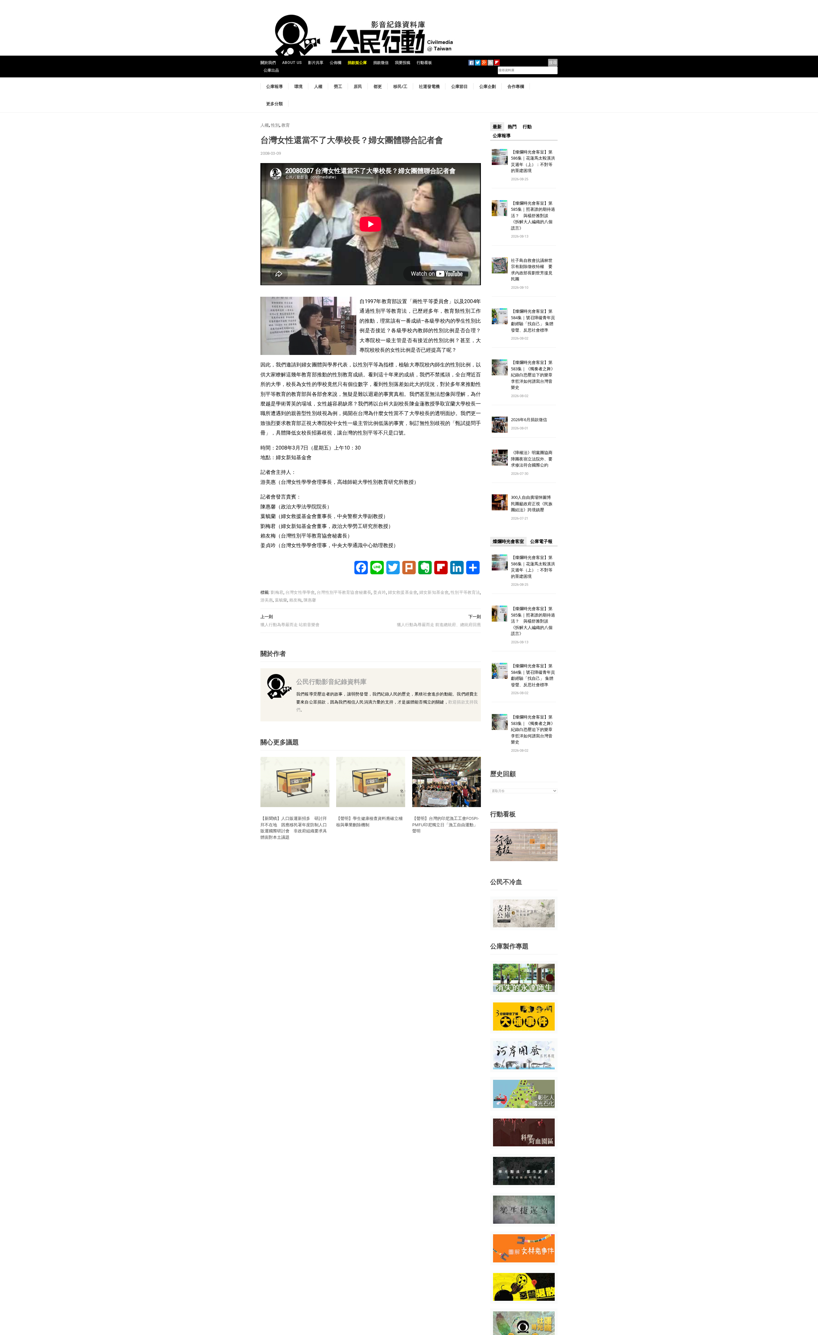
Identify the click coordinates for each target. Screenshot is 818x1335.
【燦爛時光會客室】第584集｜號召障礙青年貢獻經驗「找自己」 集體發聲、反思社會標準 (533, 320)
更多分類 (274, 103)
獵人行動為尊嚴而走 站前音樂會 (290, 624)
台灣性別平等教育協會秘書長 (344, 592)
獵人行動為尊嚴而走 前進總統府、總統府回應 (439, 624)
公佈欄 (335, 62)
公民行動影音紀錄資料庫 (331, 681)
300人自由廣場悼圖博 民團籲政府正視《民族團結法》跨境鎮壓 (533, 503)
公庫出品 (271, 70)
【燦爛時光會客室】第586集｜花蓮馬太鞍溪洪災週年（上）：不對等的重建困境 (533, 161)
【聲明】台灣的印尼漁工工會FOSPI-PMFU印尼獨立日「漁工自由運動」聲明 (445, 824)
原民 (358, 86)
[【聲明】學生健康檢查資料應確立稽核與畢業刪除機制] (370, 781)
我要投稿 (402, 62)
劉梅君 (277, 592)
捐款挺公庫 (357, 62)
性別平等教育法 (465, 592)
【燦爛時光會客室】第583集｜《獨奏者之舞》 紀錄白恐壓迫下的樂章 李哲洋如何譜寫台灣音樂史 (533, 374)
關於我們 (268, 62)
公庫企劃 (487, 86)
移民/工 (400, 86)
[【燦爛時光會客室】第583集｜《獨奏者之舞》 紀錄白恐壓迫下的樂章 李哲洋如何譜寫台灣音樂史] (500, 367)
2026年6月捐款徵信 (529, 419)
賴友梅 (295, 600)
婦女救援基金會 (402, 592)
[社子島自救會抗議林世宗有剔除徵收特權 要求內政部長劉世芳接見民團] (500, 265)
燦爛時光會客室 (508, 541)
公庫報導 (274, 86)
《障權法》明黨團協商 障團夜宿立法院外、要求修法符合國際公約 (534, 459)
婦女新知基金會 (434, 592)
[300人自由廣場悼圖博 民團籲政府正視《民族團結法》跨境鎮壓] (500, 502)
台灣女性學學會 (300, 592)
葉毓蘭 (281, 600)
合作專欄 (515, 86)
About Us (292, 62)
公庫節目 (459, 86)
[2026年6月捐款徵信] (500, 424)
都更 (378, 86)
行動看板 (424, 62)
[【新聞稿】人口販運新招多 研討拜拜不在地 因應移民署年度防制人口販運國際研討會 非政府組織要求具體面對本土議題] (294, 781)
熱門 (512, 126)
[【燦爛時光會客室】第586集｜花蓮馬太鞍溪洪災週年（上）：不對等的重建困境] (500, 156)
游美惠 (266, 600)
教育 (286, 125)
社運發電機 (429, 86)
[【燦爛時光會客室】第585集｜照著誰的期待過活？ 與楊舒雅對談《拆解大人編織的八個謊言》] (500, 207)
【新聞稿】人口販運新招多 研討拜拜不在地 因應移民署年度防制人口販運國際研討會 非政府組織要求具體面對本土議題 (293, 827)
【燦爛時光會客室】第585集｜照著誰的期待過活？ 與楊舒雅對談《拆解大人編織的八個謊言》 (533, 215)
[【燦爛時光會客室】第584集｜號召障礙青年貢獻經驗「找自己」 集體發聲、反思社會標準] (500, 316)
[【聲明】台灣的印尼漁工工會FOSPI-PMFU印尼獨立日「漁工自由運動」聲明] (446, 781)
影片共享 (315, 62)
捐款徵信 (381, 62)
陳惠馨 (310, 600)
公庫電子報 (541, 541)
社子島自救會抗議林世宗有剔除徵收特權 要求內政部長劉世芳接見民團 (531, 269)
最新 (497, 126)
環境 (298, 86)
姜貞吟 (379, 592)
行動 (527, 126)
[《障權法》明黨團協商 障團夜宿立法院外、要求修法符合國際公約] (500, 457)
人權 (318, 86)
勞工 (338, 86)
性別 (275, 125)
